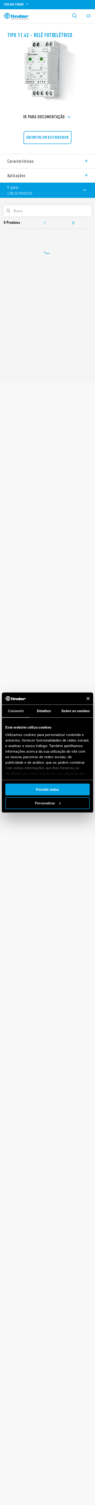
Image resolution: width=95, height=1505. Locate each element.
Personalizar (45, 803)
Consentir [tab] (16, 711)
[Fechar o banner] (88, 698)
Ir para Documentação (44, 117)
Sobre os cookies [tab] (75, 711)
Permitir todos (47, 789)
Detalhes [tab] (44, 711)
